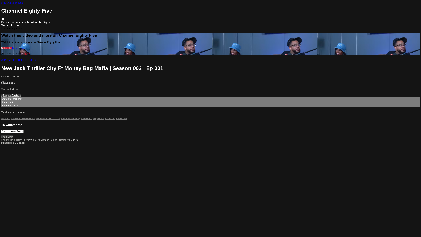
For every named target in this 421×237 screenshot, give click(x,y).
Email (18, 95)
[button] (3, 19)
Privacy (27, 139)
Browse (6, 22)
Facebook (6, 95)
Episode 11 (6, 76)
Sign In (19, 25)
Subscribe (6, 48)
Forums (15, 22)
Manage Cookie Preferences (55, 139)
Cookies (35, 139)
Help (13, 139)
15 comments (8, 82)
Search (24, 22)
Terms (19, 139)
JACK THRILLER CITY (18, 60)
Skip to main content (12, 2)
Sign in (47, 22)
